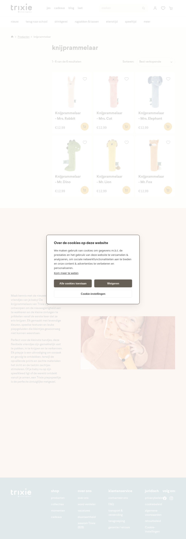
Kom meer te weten (66, 273)
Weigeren (113, 283)
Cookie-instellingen (93, 293)
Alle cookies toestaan (72, 283)
